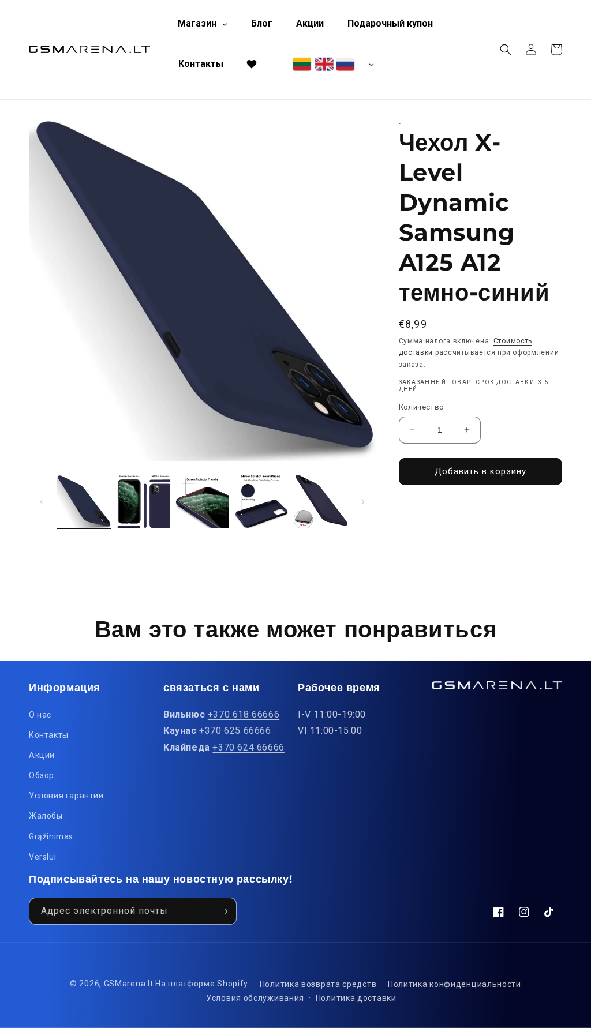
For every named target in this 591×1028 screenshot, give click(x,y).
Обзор (41, 775)
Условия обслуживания (255, 998)
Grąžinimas (51, 836)
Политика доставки (356, 998)
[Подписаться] (223, 911)
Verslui (42, 856)
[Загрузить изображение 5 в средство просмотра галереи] (320, 502)
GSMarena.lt (129, 983)
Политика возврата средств (318, 984)
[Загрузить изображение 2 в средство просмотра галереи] (143, 502)
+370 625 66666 (235, 730)
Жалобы (46, 815)
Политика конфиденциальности (454, 984)
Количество (421, 407)
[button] (505, 49)
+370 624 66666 (248, 747)
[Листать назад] (41, 502)
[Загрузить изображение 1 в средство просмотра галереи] (84, 502)
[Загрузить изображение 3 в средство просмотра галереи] (202, 502)
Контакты (49, 735)
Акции (42, 755)
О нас (40, 714)
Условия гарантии (66, 795)
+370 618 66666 (243, 714)
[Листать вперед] (363, 502)
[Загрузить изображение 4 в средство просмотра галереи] (262, 502)
